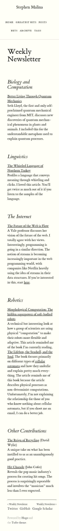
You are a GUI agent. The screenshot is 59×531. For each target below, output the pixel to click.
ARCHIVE (26, 30)
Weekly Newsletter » (46, 504)
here (27, 282)
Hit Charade (15, 467)
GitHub (25, 509)
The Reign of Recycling (23, 440)
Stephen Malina (29, 7)
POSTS (43, 22)
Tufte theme (19, 522)
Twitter (12, 509)
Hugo (25, 518)
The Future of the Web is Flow (28, 226)
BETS (14, 30)
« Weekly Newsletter (17, 504)
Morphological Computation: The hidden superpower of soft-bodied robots (30, 314)
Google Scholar (42, 509)
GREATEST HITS (26, 22)
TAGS (37, 30)
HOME (10, 22)
